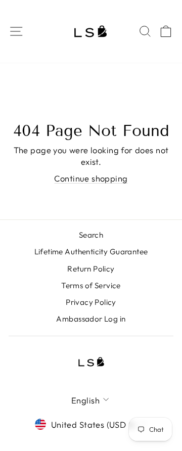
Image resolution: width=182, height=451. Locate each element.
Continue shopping (90, 178)
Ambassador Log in (90, 319)
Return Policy (90, 269)
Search (91, 235)
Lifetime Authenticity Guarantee (91, 251)
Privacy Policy (91, 302)
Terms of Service (91, 285)
